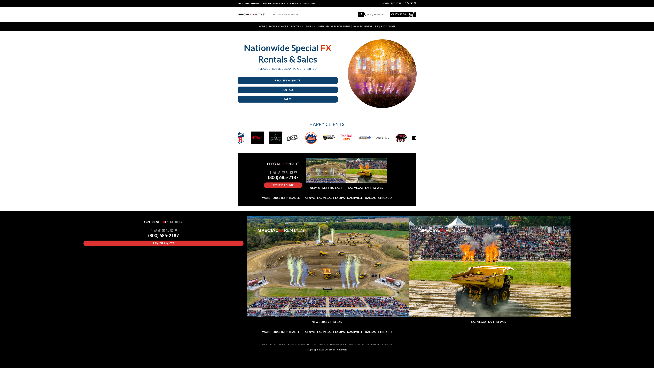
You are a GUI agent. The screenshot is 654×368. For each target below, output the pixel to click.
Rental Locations (381, 344)
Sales (309, 26)
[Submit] (361, 14)
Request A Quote (385, 26)
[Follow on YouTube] (295, 172)
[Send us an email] (415, 3)
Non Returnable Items (340, 344)
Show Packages (278, 26)
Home (262, 26)
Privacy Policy (287, 344)
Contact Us (362, 344)
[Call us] (287, 172)
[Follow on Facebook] (405, 3)
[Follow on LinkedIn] (291, 172)
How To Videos (362, 26)
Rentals (296, 26)
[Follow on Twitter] (411, 3)
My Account (269, 344)
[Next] (418, 139)
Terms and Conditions (311, 344)
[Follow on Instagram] (408, 3)
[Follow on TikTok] (279, 172)
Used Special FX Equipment (334, 26)
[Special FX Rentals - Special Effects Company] (252, 14)
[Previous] (236, 139)
